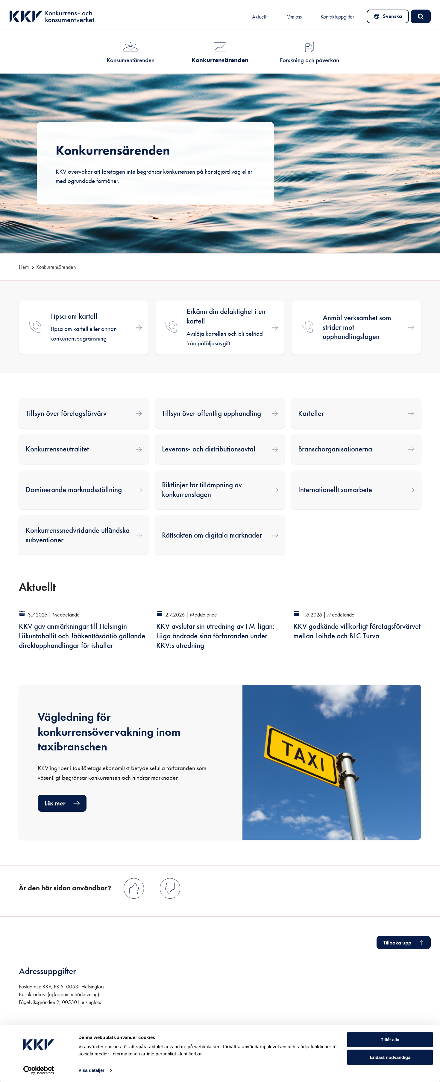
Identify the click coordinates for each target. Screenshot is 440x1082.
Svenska (388, 17)
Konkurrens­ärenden (220, 60)
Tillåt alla (390, 1039)
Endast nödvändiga (390, 1057)
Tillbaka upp (397, 942)
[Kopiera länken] (67, 583)
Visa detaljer (91, 1070)
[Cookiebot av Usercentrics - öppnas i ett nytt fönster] (39, 1070)
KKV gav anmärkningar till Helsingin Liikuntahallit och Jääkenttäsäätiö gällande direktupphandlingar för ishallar (82, 635)
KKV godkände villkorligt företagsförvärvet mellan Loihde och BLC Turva (357, 631)
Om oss (294, 16)
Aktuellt (260, 16)
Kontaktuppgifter (337, 16)
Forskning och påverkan (309, 60)
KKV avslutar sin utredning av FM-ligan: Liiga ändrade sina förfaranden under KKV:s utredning (215, 635)
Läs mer (55, 803)
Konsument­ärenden (130, 60)
